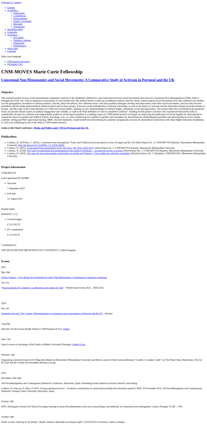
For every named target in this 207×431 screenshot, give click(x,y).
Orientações (19, 26)
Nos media (18, 37)
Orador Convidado (22, 21)
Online (66, 329)
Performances (19, 46)
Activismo (12, 35)
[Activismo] (18, 35)
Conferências (19, 16)
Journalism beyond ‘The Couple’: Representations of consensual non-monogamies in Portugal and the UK (52, 313)
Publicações (19, 13)
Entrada (11, 7)
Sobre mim (12, 48)
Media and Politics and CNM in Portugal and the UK (61, 128)
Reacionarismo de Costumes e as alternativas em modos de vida (32, 287)
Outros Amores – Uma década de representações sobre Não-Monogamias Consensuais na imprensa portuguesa (54, 277)
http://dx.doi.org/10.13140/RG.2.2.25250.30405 (41, 145)
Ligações (11, 51)
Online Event (78, 344)
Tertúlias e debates (22, 40)
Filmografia (18, 43)
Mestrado (17, 24)
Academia (12, 10)
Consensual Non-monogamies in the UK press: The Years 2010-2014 (60, 148)
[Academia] (18, 11)
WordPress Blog (15, 29)
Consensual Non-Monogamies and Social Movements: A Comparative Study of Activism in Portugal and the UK (87, 80)
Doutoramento (20, 18)
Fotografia (12, 32)
